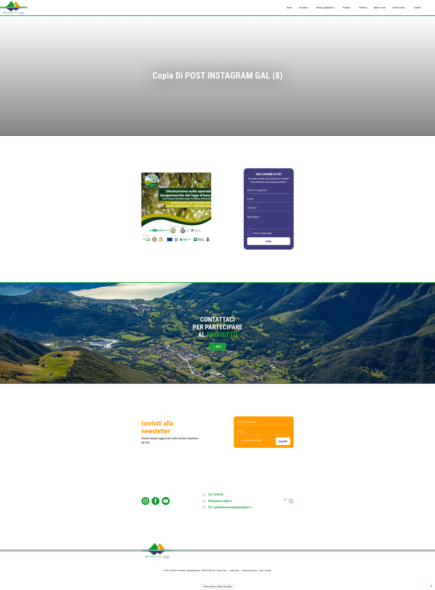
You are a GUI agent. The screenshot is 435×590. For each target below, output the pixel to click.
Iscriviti (283, 441)
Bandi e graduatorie (325, 7)
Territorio (363, 7)
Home (289, 7)
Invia (268, 241)
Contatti (417, 7)
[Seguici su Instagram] (145, 501)
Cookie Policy (234, 570)
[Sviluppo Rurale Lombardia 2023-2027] (289, 501)
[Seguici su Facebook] (156, 501)
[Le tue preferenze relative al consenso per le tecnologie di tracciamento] (431, 586)
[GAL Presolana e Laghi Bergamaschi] (13, 7)
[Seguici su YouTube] (166, 501)
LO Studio (267, 570)
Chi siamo (303, 7)
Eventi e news (398, 7)
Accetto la (262, 233)
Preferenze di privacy (249, 570)
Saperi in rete (380, 7)
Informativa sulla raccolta (217, 586)
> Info (217, 346)
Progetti (346, 7)
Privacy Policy (266, 233)
